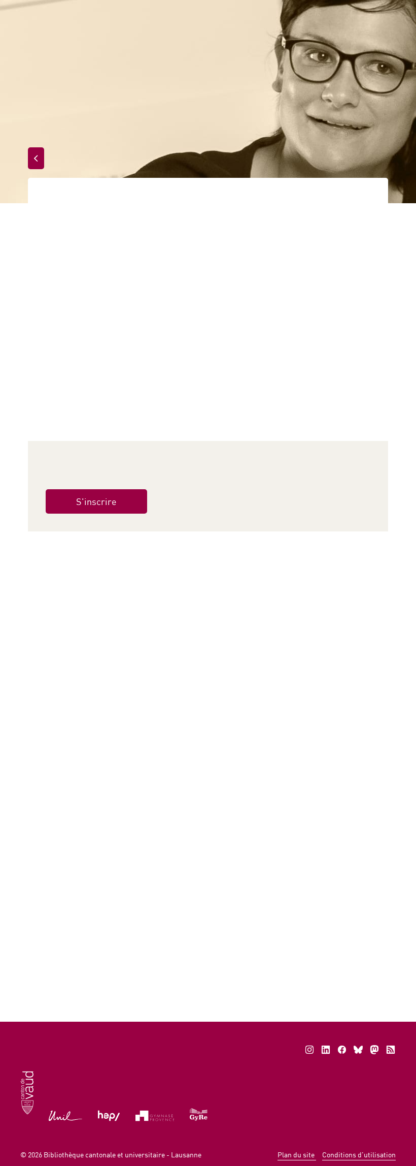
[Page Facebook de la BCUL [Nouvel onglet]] (342, 1050)
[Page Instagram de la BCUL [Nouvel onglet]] (309, 1050)
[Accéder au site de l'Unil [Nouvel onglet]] (66, 1114)
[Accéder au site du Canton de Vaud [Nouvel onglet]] (26, 1091)
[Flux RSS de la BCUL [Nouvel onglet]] (391, 1050)
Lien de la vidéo (80, 594)
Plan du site (297, 1154)
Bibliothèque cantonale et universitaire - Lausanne (122, 1154)
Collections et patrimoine (86, 130)
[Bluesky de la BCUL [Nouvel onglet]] (358, 1050)
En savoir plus (211, 958)
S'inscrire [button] (96, 501)
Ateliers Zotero (188, 778)
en (380, 10)
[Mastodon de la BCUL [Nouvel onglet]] (374, 1050)
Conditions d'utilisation (359, 1154)
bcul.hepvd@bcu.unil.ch (200, 871)
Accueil (51, 106)
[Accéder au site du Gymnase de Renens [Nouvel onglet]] (199, 1113)
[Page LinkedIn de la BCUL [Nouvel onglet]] (326, 1050)
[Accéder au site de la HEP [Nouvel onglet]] (109, 1114)
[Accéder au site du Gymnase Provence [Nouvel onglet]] (155, 1114)
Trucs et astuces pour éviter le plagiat (81, 784)
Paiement (213, 10)
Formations (110, 200)
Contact (339, 10)
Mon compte (278, 10)
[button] (121, 959)
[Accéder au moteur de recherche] (170, 11)
